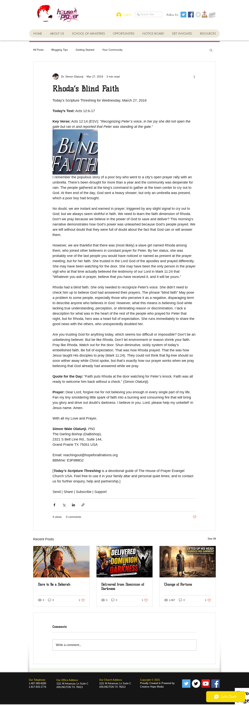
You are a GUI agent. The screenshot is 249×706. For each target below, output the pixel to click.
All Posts (38, 49)
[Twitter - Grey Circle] (198, 14)
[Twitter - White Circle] (196, 683)
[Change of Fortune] (188, 561)
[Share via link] (83, 505)
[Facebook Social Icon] (191, 14)
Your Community (112, 49)
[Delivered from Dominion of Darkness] (124, 561)
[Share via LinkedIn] (73, 505)
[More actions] (194, 76)
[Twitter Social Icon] (183, 14)
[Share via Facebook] (54, 505)
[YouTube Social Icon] (206, 683)
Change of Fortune (178, 584)
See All (212, 538)
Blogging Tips (59, 49)
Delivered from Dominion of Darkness (122, 586)
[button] (211, 49)
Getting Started (85, 49)
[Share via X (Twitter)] (64, 505)
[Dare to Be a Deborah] (61, 561)
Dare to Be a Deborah (54, 584)
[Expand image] (75, 152)
